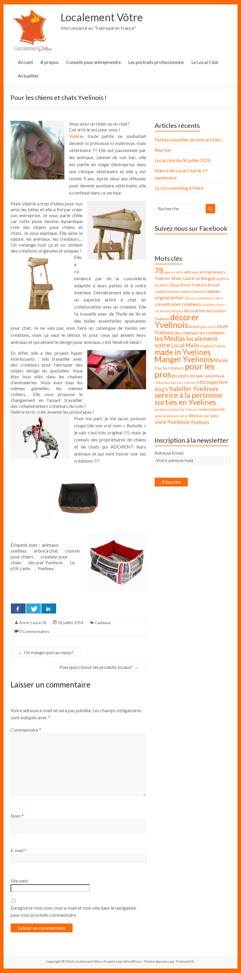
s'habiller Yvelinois (191, 389)
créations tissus (213, 304)
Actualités (28, 75)
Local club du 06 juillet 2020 (183, 160)
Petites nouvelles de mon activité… (189, 139)
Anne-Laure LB (32, 622)
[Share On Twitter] (33, 608)
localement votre (186, 342)
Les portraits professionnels (156, 62)
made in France (212, 346)
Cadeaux (103, 622)
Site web (19, 880)
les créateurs (212, 332)
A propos (49, 62)
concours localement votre (204, 298)
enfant (194, 326)
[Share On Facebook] (18, 608)
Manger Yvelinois (184, 359)
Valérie (76, 136)
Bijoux (175, 285)
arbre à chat (46, 550)
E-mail (18, 850)
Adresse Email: (169, 453)
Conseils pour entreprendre (93, 62)
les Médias (170, 338)
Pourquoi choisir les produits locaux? (98, 667)
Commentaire (26, 730)
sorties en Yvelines (185, 402)
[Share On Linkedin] (48, 608)
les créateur (186, 332)
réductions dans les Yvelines (175, 383)
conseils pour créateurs (178, 304)
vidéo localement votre (171, 416)
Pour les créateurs (169, 368)
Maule (220, 360)
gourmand (207, 327)
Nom (17, 816)
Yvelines (45, 568)
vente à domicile (212, 409)
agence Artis (173, 272)
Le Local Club (204, 62)
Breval (213, 284)
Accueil (25, 62)
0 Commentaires (34, 631)
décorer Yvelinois (45, 562)
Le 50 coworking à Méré (179, 188)
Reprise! (163, 150)
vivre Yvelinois (172, 422)
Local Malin (185, 345)
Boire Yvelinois (194, 284)
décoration (194, 310)
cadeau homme (192, 291)
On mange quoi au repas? (46, 652)
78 (159, 270)
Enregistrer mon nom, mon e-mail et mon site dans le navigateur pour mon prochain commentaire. (74, 911)
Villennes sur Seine (203, 416)
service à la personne (188, 395)
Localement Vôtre (102, 17)
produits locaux (187, 375)
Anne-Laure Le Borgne (193, 278)
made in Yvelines (183, 352)
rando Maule (214, 376)
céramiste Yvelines (169, 311)
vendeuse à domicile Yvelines (176, 409)
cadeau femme (167, 291)
